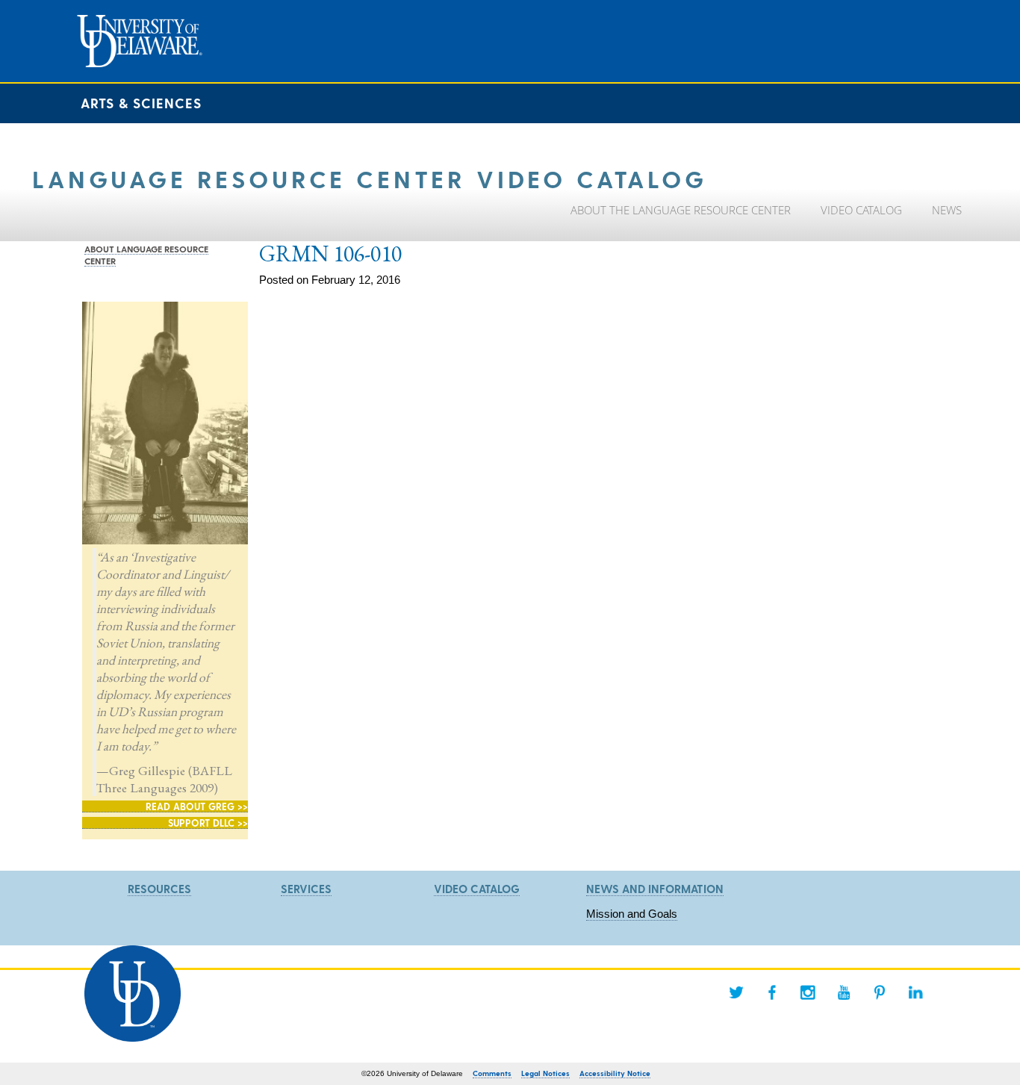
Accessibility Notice (614, 1073)
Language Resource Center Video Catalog (369, 178)
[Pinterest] (879, 992)
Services (306, 888)
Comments (492, 1073)
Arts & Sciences (141, 103)
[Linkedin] (915, 992)
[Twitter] (736, 992)
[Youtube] (843, 992)
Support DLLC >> (208, 822)
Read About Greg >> (197, 806)
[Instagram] (808, 992)
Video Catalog (477, 888)
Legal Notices (545, 1073)
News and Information (655, 888)
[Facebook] (772, 992)
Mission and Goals (631, 913)
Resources (159, 888)
